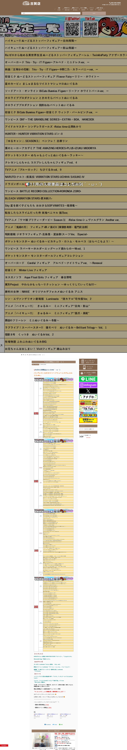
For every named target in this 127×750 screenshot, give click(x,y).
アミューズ (37, 364)
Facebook (48, 724)
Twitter (55, 724)
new (33, 364)
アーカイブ (81, 435)
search (94, 13)
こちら (47, 704)
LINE (61, 724)
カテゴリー (81, 429)
